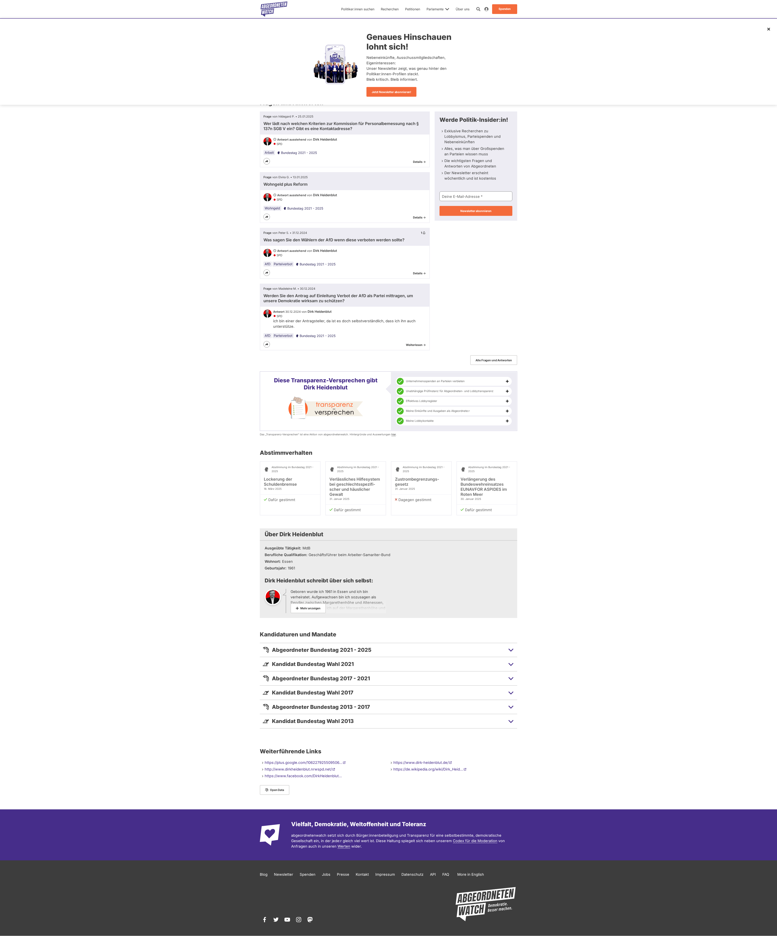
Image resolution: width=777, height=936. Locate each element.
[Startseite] (274, 9)
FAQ (445, 874)
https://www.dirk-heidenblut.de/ (421, 762)
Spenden (307, 874)
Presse (343, 874)
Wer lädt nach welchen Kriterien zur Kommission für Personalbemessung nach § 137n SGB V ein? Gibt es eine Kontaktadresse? (341, 126)
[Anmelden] (486, 9)
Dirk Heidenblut (325, 139)
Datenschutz (412, 874)
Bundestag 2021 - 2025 (299, 153)
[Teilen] (266, 161)
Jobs (326, 874)
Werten (344, 846)
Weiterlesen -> (416, 345)
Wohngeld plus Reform (285, 184)
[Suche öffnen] (478, 9)
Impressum (385, 874)
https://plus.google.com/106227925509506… (303, 762)
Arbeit (269, 153)
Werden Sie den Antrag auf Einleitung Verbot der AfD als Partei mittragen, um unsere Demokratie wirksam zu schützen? (338, 298)
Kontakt (362, 874)
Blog (263, 874)
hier (393, 434)
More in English (470, 874)
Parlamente (435, 9)
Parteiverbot (283, 264)
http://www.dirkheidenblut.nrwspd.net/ (298, 769)
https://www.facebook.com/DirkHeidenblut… (303, 776)
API (433, 874)
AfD (268, 264)
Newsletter (283, 874)
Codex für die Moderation (475, 841)
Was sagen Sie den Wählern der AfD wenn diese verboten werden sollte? (333, 239)
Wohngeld (272, 208)
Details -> (419, 161)
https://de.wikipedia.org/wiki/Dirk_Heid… (428, 769)
